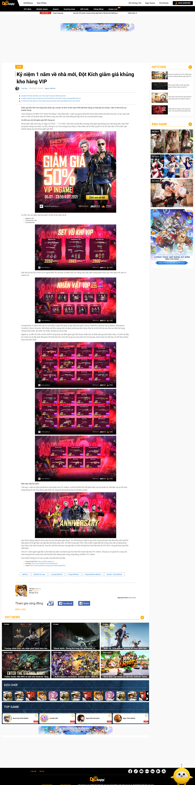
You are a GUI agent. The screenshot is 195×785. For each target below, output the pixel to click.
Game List (112, 9)
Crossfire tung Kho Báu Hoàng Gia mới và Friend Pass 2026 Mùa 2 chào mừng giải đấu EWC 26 (51, 98)
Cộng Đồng (98, 9)
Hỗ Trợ (42, 771)
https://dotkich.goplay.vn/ (46, 561)
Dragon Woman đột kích (93, 574)
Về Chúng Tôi (134, 3)
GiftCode (159, 67)
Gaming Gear (69, 9)
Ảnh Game (159, 124)
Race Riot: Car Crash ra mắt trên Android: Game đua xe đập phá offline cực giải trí (125, 676)
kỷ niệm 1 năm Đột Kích (114, 574)
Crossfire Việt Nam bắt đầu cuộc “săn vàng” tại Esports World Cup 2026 (43, 96)
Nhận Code (179, 75)
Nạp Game (150, 3)
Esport (56, 9)
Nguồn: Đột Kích (50, 88)
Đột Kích (25, 574)
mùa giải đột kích (56, 574)
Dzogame (36, 591)
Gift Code (84, 9)
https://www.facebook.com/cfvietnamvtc (44, 563)
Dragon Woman (73, 574)
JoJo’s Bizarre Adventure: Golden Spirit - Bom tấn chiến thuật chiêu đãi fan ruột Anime (92, 13)
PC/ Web (27, 9)
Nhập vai (38, 589)
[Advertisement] (97, 48)
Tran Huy (24, 88)
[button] (147, 699)
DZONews (28, 3)
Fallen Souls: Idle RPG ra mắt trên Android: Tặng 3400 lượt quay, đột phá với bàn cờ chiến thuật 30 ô (27, 676)
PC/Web (6, 624)
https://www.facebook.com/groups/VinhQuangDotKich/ (48, 565)
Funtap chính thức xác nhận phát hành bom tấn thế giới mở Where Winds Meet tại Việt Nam (26, 648)
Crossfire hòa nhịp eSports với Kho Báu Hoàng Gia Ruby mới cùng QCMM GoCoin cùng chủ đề (50, 101)
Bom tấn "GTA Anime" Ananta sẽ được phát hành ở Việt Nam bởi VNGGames (126, 648)
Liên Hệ (33, 771)
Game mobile (8, 652)
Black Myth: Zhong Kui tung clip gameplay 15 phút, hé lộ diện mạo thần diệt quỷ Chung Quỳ (74, 648)
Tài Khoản (164, 3)
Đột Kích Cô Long (39, 574)
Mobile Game (42, 9)
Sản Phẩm (42, 3)
